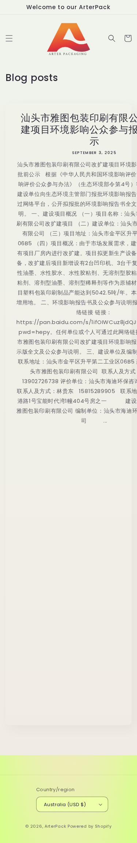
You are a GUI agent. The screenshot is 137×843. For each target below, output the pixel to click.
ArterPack (55, 826)
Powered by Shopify (90, 826)
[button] (9, 38)
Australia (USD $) (65, 804)
